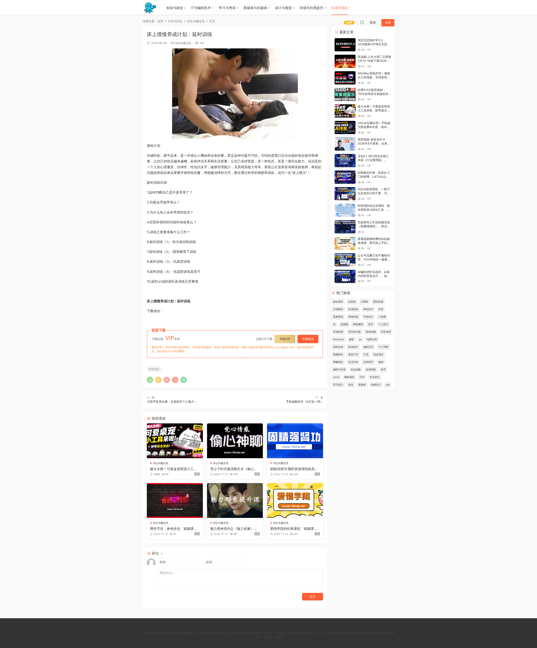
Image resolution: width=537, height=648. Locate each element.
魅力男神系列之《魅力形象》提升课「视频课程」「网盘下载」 (233, 528)
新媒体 (362, 384)
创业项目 (378, 354)
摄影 (351, 339)
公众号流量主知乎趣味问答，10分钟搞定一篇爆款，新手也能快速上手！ (374, 259)
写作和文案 (354, 331)
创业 (350, 384)
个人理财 (383, 346)
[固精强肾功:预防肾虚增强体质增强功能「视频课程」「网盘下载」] (295, 440)
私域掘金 (353, 309)
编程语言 (368, 346)
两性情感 (154, 369)
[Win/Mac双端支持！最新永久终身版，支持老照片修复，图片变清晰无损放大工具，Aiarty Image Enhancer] (345, 77)
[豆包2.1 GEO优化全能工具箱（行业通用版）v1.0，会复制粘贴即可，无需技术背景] (345, 160)
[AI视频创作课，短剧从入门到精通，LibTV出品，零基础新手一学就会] (345, 177)
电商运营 (372, 339)
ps (360, 339)
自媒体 (352, 301)
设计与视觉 (283, 8)
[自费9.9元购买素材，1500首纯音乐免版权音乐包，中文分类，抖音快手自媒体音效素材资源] (345, 94)
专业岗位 (375, 377)
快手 (383, 369)
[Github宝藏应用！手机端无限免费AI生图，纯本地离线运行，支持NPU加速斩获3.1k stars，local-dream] (345, 127)
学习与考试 (227, 8)
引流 (365, 354)
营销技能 (353, 316)
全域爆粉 (338, 309)
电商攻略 (371, 331)
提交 (312, 596)
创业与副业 (174, 8)
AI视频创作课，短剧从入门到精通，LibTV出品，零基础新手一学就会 (374, 176)
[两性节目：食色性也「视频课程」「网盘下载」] (175, 500)
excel (336, 377)
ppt (388, 384)
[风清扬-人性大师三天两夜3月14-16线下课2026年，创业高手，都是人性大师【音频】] (345, 61)
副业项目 (338, 301)
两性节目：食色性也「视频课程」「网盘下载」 (172, 528)
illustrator (338, 339)
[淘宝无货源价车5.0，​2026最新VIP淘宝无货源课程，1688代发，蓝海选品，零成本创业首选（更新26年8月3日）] (345, 44)
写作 (362, 377)
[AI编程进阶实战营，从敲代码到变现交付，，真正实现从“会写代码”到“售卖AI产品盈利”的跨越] (345, 276)
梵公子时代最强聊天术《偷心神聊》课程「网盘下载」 (233, 469)
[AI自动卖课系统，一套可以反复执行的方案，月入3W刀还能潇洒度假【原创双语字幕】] (345, 193)
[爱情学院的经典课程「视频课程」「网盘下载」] (295, 500)
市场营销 (338, 331)
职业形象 (356, 369)
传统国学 (368, 361)
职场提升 (353, 346)
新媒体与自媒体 (255, 8)
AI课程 (364, 301)
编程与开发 (339, 369)
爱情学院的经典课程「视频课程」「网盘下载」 (292, 528)
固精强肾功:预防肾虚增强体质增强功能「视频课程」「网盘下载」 (294, 469)
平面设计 (368, 316)
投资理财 (371, 369)
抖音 (380, 309)
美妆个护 (353, 354)
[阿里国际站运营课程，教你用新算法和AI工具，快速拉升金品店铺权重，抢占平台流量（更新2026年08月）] (345, 210)
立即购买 (308, 339)
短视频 (344, 324)
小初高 (382, 316)
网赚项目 (338, 361)
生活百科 (353, 361)
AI (334, 324)
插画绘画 (338, 346)
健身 (380, 361)
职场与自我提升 (311, 8)
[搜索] (362, 22)
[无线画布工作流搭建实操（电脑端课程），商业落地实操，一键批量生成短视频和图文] (345, 226)
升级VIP (285, 339)
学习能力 (338, 384)
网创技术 (368, 309)
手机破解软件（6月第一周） (304, 401)
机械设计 (376, 384)
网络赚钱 (358, 324)
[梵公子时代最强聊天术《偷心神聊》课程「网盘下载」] (235, 440)
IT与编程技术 (201, 8)
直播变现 (338, 316)
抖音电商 (386, 331)
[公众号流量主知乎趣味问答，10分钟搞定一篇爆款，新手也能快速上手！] (345, 259)
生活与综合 (339, 8)
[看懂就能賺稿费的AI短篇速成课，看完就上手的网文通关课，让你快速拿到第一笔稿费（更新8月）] (345, 243)
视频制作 (338, 354)
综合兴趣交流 (183, 43)
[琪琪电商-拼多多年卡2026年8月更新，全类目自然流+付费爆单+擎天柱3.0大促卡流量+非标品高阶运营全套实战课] (345, 144)
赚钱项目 (349, 377)
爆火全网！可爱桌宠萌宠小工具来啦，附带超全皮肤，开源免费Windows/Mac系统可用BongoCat (174, 469)
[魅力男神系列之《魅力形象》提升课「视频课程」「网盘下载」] (235, 500)
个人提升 (383, 324)
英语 (370, 324)
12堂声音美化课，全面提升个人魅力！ (172, 401)
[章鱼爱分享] (150, 7)
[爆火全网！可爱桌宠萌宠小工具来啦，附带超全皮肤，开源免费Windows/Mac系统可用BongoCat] (175, 440)
